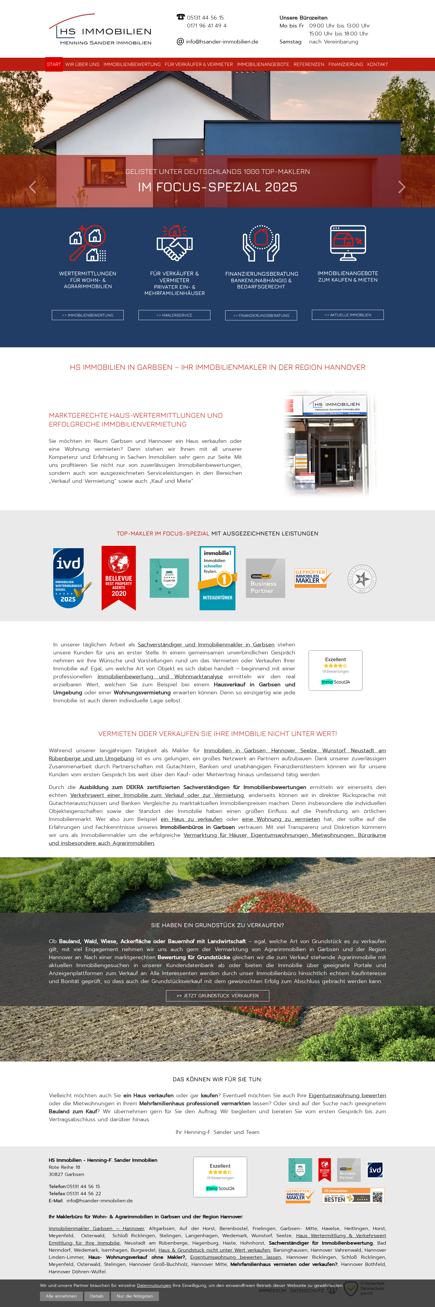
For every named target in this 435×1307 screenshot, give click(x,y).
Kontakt (377, 64)
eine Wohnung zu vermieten (281, 819)
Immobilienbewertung (132, 64)
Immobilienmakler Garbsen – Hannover (96, 1228)
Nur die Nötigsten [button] (135, 1296)
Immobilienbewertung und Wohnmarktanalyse (160, 676)
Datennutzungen (154, 1285)
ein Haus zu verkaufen (192, 819)
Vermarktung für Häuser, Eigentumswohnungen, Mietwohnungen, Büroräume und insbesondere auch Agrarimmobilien (217, 839)
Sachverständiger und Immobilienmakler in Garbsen (206, 644)
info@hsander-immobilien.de (221, 42)
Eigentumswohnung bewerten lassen (235, 1257)
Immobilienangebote (263, 64)
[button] (32, 187)
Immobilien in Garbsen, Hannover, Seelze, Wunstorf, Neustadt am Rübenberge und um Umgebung (217, 754)
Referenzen (309, 64)
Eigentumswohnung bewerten (347, 1095)
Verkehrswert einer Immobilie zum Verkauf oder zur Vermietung (157, 795)
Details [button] (97, 1296)
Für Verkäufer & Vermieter (199, 64)
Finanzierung (345, 64)
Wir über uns (82, 64)
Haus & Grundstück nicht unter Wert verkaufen (214, 1250)
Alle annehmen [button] (61, 1296)
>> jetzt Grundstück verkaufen (218, 995)
